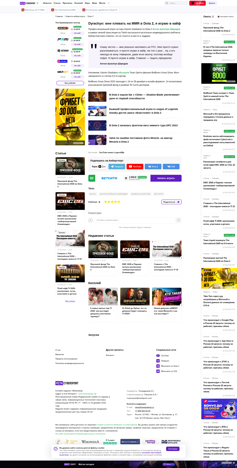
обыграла (123, 72)
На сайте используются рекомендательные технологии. (80, 434)
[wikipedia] (90, 442)
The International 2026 (65, 10)
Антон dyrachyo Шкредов (166, 29)
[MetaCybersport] (66, 383)
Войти (212, 3)
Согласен (172, 449)
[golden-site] (71, 442)
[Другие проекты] (29, 3)
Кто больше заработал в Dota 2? (102, 10)
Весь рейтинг (70, 83)
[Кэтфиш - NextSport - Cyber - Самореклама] (118, 464)
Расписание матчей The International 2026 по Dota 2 (216, 259)
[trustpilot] (110, 442)
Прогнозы (67, 3)
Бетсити (158, 194)
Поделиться (169, 202)
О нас (58, 350)
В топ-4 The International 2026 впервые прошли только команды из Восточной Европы (217, 51)
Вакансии (59, 354)
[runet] (58, 442)
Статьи (57, 3)
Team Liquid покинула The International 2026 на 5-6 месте (218, 242)
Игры (87, 3)
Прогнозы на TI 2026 (34, 10)
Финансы (110, 355)
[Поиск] (167, 3)
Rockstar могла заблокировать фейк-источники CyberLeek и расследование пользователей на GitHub (219, 141)
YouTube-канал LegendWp (111, 152)
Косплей (78, 3)
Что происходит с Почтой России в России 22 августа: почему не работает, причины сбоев (218, 387)
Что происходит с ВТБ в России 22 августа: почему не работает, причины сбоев (218, 430)
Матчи (102, 3)
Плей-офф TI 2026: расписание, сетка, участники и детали (67, 291)
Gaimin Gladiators (141, 194)
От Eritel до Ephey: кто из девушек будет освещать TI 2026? (134, 311)
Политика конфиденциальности (69, 363)
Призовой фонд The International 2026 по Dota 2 (102, 267)
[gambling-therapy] (150, 442)
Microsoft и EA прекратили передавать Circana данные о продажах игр (218, 117)
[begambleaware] (130, 442)
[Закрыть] (233, 463)
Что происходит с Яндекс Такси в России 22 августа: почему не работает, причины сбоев (218, 452)
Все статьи (70, 301)
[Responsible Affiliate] (171, 442)
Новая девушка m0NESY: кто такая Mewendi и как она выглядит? (166, 311)
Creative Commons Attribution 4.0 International (116, 425)
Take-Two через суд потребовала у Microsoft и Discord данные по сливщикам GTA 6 (219, 301)
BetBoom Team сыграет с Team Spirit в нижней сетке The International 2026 (218, 96)
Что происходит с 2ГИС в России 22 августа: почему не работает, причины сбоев (218, 364)
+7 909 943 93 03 (142, 411)
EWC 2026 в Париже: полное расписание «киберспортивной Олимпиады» (132, 268)
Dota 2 (92, 194)
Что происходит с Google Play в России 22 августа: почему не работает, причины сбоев (219, 323)
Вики (94, 3)
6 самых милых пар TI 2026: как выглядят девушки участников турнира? (101, 312)
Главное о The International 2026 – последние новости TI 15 (166, 267)
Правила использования (66, 359)
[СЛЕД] (181, 258)
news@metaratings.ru (144, 407)
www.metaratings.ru (86, 394)
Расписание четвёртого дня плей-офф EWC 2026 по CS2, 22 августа (219, 165)
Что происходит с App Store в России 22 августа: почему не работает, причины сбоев (218, 344)
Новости (47, 3)
